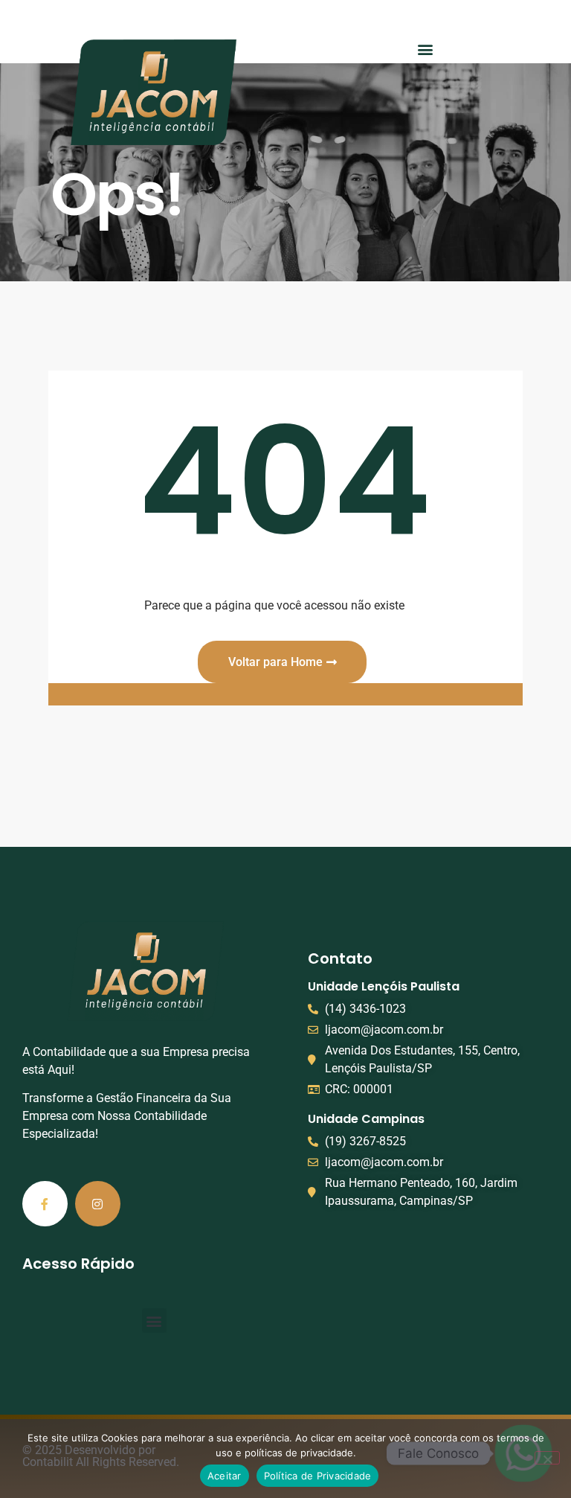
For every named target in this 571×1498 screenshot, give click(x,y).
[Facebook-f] (45, 1203)
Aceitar (224, 1476)
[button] (425, 48)
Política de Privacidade (318, 1476)
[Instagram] (97, 1203)
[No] (547, 1458)
